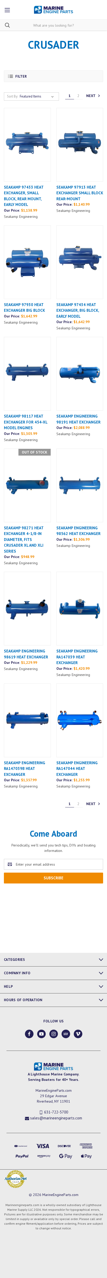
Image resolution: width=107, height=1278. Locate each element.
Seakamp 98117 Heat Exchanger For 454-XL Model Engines (25, 422)
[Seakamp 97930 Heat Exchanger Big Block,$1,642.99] (27, 262)
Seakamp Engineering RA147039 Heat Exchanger (77, 657)
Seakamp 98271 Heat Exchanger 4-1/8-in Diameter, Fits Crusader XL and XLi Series (23, 539)
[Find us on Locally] (66, 1034)
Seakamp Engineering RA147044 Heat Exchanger (77, 768)
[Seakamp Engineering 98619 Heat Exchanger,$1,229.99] (27, 608)
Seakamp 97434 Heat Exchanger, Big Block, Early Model (77, 310)
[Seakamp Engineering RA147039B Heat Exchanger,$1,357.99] (27, 720)
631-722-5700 (56, 1112)
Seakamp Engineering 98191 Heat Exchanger (78, 419)
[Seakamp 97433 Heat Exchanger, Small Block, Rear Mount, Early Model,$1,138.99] (27, 145)
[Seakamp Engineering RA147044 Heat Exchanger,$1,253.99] (79, 720)
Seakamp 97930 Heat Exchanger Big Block (24, 307)
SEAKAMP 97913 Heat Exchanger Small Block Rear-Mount (79, 193)
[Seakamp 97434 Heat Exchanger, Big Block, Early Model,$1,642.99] (79, 262)
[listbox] (38, 96)
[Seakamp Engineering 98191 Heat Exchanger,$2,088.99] (79, 374)
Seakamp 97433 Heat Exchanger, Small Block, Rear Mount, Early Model (23, 196)
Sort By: (12, 96)
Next (91, 95)
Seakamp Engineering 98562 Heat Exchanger (78, 530)
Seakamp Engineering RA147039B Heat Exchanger (24, 768)
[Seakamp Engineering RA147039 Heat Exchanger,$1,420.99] (79, 608)
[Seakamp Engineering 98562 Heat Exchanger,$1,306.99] (79, 485)
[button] (53, 76)
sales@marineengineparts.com (56, 1118)
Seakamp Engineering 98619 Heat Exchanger (26, 654)
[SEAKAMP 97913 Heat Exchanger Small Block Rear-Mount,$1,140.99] (79, 145)
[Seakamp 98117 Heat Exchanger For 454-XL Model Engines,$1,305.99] (27, 374)
